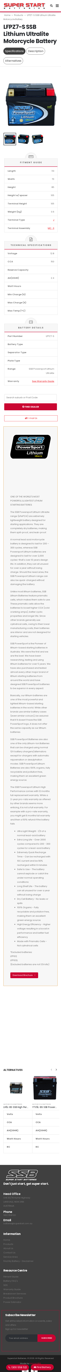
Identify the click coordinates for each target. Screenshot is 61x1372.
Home (7, 15)
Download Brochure (23, 975)
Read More (23, 1081)
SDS (5, 1285)
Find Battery (43, 1367)
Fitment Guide (10, 1276)
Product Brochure (13, 1297)
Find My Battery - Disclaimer (18, 1261)
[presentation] (7, 104)
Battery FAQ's (10, 1281)
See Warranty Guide (43, 381)
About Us (8, 1248)
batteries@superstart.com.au (17, 1223)
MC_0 (51, 228)
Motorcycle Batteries (12, 1104)
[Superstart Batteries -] (24, 6)
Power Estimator (12, 1302)
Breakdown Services (14, 1293)
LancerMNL (35, 1363)
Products (18, 15)
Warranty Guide (12, 1289)
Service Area (10, 1256)
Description (35, 51)
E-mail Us (32, 418)
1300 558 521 (9, 1215)
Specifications (14, 51)
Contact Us (9, 1252)
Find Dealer (31, 406)
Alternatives (13, 61)
